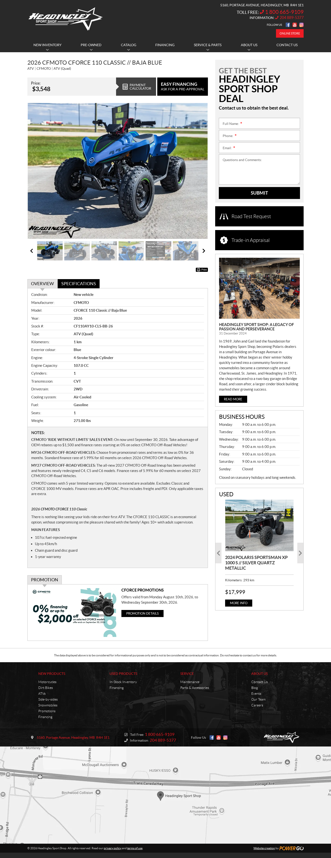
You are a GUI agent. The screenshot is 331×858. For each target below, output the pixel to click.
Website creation (264, 848)
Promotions (46, 711)
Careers (257, 705)
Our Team (258, 699)
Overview (42, 283)
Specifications (78, 283)
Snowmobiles (47, 705)
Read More (233, 399)
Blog (254, 688)
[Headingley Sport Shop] (65, 19)
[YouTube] (294, 25)
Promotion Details (142, 613)
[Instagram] (301, 25)
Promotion (44, 579)
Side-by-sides (48, 699)
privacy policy (112, 848)
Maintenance (189, 682)
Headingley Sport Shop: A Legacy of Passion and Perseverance (256, 326)
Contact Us (259, 682)
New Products (51, 674)
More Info (238, 603)
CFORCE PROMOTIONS (142, 590)
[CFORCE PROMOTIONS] (74, 612)
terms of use (134, 848)
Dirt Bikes (45, 688)
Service (187, 674)
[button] (37, 171)
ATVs (42, 693)
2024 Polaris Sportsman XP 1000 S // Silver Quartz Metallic (256, 563)
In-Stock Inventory (123, 682)
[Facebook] (288, 25)
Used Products (123, 674)
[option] (117, 171)
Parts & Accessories (194, 688)
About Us (259, 674)
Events (256, 693)
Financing (45, 717)
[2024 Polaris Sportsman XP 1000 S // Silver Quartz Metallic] (259, 525)
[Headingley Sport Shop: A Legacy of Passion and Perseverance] (259, 288)
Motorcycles (47, 682)
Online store (290, 33)
